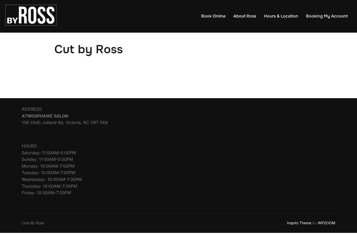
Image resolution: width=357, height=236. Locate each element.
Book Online (213, 16)
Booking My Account (327, 16)
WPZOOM (326, 223)
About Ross (244, 16)
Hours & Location (281, 16)
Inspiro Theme (299, 223)
